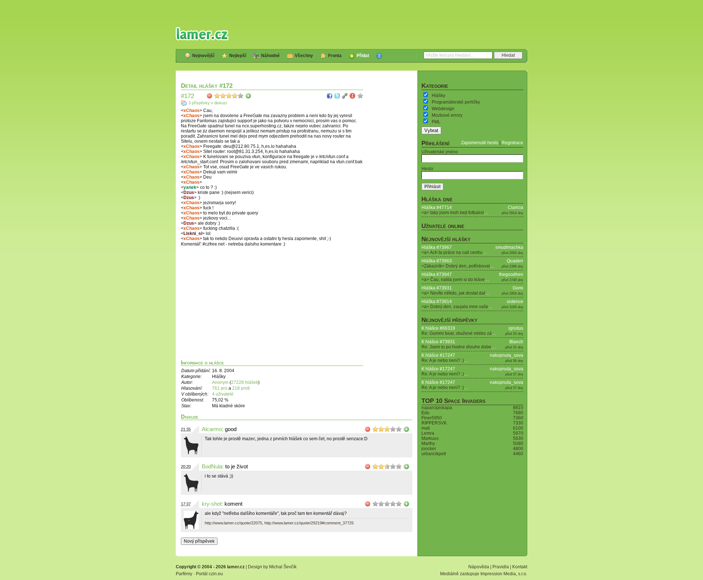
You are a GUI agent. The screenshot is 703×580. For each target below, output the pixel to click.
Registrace (512, 142)
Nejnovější (203, 55)
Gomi (518, 288)
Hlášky (438, 95)
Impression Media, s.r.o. (503, 573)
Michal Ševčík (283, 566)
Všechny (304, 55)
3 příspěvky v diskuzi (208, 103)
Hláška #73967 (436, 247)
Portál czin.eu (209, 573)
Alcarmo (212, 429)
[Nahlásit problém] (353, 96)
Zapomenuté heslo (479, 142)
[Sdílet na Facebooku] (329, 96)
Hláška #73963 (436, 260)
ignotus (516, 328)
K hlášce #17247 (438, 355)
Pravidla (500, 566)
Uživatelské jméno (439, 151)
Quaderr (515, 260)
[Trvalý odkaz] (345, 96)
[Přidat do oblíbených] (360, 96)
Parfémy (184, 573)
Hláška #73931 (436, 288)
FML (436, 121)
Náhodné (270, 55)
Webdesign (443, 108)
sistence (515, 301)
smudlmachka (509, 247)
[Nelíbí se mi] (209, 96)
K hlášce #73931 (438, 341)
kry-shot (212, 504)
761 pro (220, 388)
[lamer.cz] (202, 33)
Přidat (363, 55)
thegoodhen (511, 274)
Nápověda (478, 566)
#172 (187, 96)
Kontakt (519, 566)
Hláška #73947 (436, 274)
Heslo (427, 168)
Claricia (515, 207)
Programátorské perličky (456, 102)
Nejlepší (237, 55)
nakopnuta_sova (506, 355)
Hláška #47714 (436, 207)
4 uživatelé (223, 394)
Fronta (335, 55)
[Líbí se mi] (248, 96)
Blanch (516, 341)
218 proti (241, 388)
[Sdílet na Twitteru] (337, 96)
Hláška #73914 (436, 301)
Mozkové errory (447, 115)
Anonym (220, 382)
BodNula (212, 466)
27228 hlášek (244, 382)
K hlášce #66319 (438, 328)
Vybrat (431, 130)
